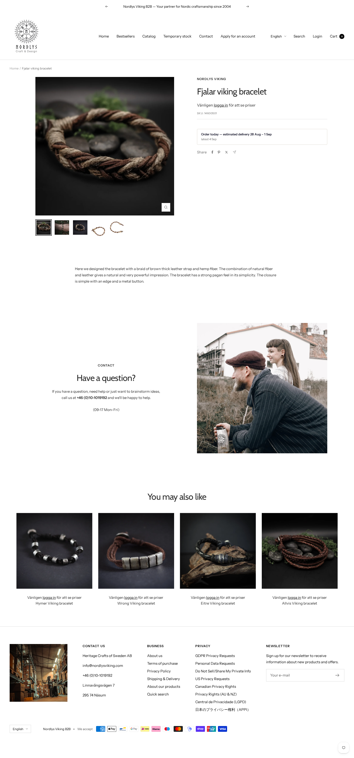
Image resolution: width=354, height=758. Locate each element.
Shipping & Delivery (163, 678)
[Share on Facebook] (212, 152)
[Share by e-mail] (234, 152)
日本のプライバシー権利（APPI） (223, 709)
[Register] (337, 675)
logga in (221, 105)
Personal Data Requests (215, 663)
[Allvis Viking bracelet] (300, 551)
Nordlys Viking (211, 79)
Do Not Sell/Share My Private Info (223, 671)
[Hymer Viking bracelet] (54, 551)
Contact (206, 36)
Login (317, 36)
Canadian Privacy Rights (215, 686)
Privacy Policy (159, 671)
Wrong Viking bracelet (136, 603)
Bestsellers (126, 36)
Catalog (149, 36)
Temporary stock (177, 36)
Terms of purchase (162, 663)
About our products (163, 686)
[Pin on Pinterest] (219, 152)
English (276, 36)
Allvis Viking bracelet (299, 603)
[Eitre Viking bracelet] (218, 551)
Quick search (158, 694)
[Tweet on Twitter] (226, 152)
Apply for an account (238, 36)
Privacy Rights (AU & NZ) (216, 694)
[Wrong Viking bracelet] (136, 551)
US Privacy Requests (212, 678)
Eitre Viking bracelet (218, 603)
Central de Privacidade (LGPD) (220, 702)
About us (154, 655)
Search (299, 36)
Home (104, 36)
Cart (336, 36)
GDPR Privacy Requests (215, 655)
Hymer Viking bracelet (54, 603)
